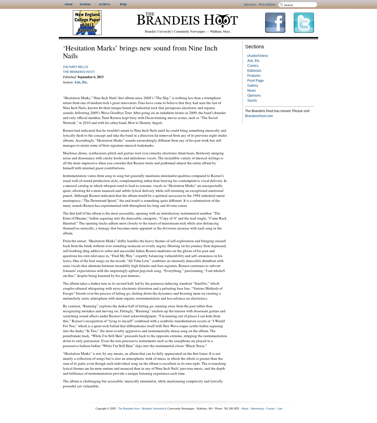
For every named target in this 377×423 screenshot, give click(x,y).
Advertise (250, 4)
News (251, 90)
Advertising (257, 408)
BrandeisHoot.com (259, 116)
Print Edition (267, 4)
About (245, 408)
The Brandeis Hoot (79, 71)
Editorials (254, 71)
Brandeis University (153, 408)
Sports (252, 100)
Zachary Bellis (75, 66)
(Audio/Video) (257, 56)
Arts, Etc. (253, 61)
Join (280, 408)
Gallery (252, 86)
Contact (270, 408)
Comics (253, 66)
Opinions (254, 95)
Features (254, 76)
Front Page (255, 81)
